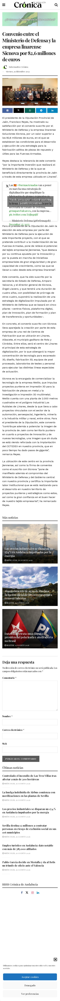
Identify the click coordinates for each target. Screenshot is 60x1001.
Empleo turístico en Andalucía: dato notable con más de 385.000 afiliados (27, 847)
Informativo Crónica (18, 67)
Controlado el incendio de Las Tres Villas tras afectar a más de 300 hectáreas (29, 777)
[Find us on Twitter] (27, 893)
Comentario (9, 677)
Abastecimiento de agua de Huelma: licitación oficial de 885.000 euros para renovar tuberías (28, 594)
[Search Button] (56, 4)
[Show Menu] (3, 4)
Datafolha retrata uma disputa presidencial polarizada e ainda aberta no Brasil (29, 637)
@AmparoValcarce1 (20, 210)
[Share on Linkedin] (52, 110)
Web (4, 743)
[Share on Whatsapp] (30, 110)
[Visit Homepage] (30, 5)
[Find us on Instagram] (32, 893)
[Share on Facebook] (7, 110)
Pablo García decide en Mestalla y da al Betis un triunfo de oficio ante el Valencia (28, 864)
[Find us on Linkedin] (38, 893)
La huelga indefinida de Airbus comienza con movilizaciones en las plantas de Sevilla (28, 794)
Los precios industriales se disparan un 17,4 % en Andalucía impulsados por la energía (29, 552)
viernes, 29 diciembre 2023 (18, 71)
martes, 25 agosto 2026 (17, 603)
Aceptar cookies (30, 976)
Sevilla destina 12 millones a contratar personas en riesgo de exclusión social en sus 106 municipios (29, 829)
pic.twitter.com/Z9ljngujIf (23, 214)
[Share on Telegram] (41, 110)
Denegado (30, 985)
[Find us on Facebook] (21, 893)
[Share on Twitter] (19, 110)
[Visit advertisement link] (30, 21)
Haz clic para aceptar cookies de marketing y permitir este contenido (30, 201)
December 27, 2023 (19, 224)
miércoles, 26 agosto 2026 (19, 560)
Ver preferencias (30, 993)
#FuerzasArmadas (27, 185)
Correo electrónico (13, 730)
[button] (55, 959)
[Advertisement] (30, 931)
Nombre (7, 716)
